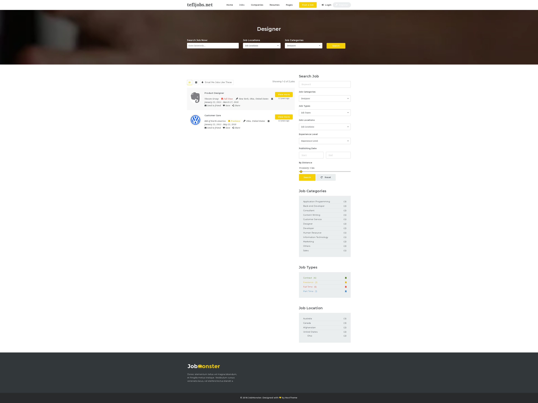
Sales (306, 250)
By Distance (305, 162)
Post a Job (308, 5)
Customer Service (312, 219)
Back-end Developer (314, 206)
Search (336, 46)
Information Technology (315, 237)
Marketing (308, 241)
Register (343, 5)
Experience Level (308, 134)
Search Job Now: (197, 40)
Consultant (309, 210)
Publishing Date (308, 148)
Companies (257, 5)
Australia (307, 318)
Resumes (275, 5)
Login (327, 5)
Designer (308, 224)
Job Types (304, 106)
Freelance (310, 282)
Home (230, 5)
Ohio (309, 336)
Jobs (241, 5)
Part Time (310, 291)
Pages (289, 5)
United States (310, 332)
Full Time (310, 287)
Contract (309, 278)
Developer (308, 228)
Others (306, 246)
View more (284, 94)
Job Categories (294, 40)
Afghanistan (309, 327)
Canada (307, 323)
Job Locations (251, 40)
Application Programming (316, 201)
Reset (327, 177)
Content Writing (311, 215)
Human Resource (312, 233)
